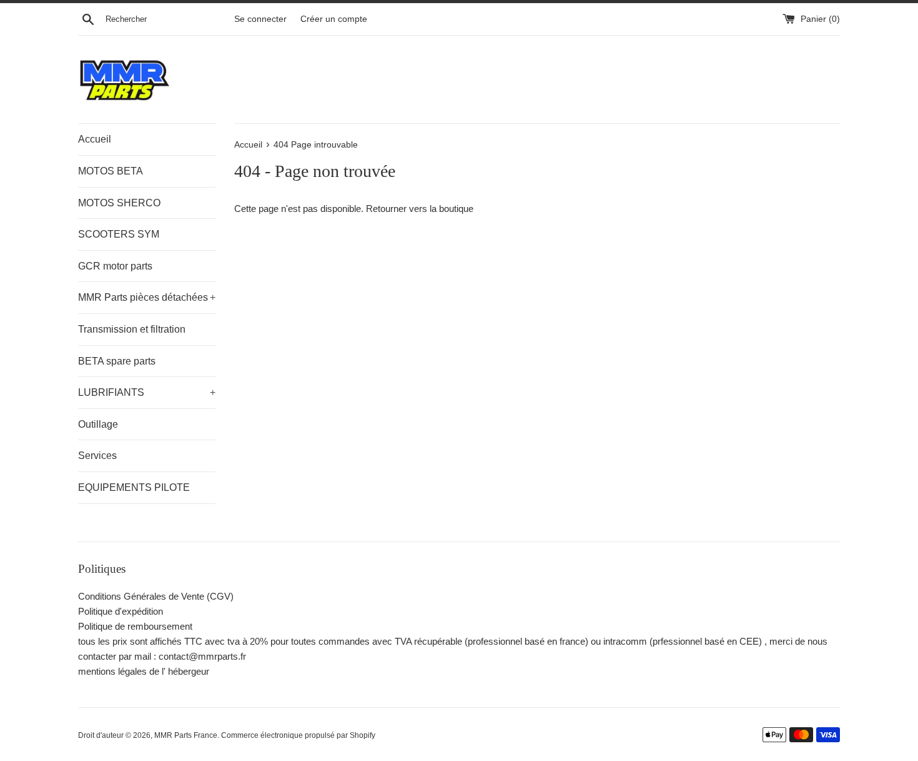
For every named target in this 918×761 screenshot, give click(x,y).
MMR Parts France (185, 735)
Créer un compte (333, 19)
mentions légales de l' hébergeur (143, 671)
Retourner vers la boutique (419, 208)
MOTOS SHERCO (119, 203)
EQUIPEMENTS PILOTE (134, 487)
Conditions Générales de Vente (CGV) (156, 596)
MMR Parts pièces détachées (146, 297)
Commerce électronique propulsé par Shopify (298, 735)
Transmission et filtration (131, 329)
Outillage (98, 424)
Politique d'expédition (120, 611)
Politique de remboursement (135, 626)
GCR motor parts (115, 266)
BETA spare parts (116, 361)
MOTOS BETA (110, 171)
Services (97, 455)
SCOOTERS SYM (118, 234)
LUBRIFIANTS (146, 392)
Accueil (94, 139)
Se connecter (260, 19)
